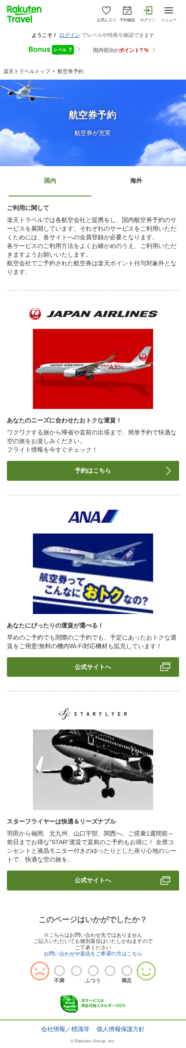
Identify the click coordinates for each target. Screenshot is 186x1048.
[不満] (59, 970)
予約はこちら (93, 470)
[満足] (127, 970)
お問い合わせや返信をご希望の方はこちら (93, 954)
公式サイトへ (93, 666)
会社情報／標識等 (65, 1028)
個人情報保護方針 (120, 1028)
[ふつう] (93, 970)
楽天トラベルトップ (26, 71)
